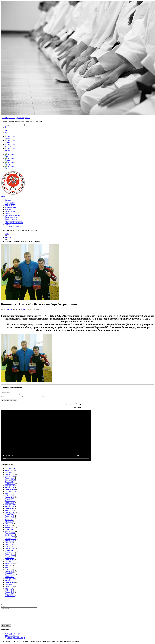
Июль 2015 (9, 522)
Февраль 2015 (10, 531)
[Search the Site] (6, 127)
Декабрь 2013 (10, 556)
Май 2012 (8, 590)
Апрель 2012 (9, 592)
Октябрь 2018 (10, 508)
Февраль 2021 (10, 476)
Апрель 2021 (9, 474)
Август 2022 (9, 470)
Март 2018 (9, 514)
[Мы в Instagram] (6, 133)
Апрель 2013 (9, 571)
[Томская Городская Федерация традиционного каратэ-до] (13, 194)
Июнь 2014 (9, 544)
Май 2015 (8, 525)
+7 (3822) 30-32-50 (8, 118)
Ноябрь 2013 (9, 558)
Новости (8, 237)
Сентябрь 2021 (10, 472)
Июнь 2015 (9, 523)
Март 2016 (9, 520)
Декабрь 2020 (10, 480)
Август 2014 (9, 541)
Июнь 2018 (9, 510)
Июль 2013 (9, 565)
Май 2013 (8, 569)
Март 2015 (9, 529)
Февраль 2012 (10, 596)
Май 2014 (8, 546)
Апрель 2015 (9, 527)
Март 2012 (9, 594)
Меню (3, 196)
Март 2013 (9, 573)
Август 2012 (9, 586)
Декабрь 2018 (10, 504)
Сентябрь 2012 (10, 584)
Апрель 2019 (9, 497)
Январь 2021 (9, 478)
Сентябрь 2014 (10, 539)
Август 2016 (9, 518)
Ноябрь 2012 (9, 580)
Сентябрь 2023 (10, 468)
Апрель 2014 (9, 548)
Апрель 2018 (9, 512)
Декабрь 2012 (10, 579)
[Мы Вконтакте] (6, 131)
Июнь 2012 (9, 588)
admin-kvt (9, 309)
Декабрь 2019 (10, 486)
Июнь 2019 (9, 493)
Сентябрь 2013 (10, 561)
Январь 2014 (9, 554)
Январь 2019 (9, 503)
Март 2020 (9, 482)
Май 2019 (8, 495)
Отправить (6, 625)
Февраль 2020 (10, 484)
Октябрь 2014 (10, 537)
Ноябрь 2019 (9, 487)
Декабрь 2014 (10, 533)
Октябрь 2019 (10, 489)
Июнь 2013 (9, 567)
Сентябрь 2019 (10, 491)
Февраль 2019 (10, 501)
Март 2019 (9, 499)
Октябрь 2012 (10, 582)
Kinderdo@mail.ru (24, 118)
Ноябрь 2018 (9, 506)
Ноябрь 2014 (9, 535)
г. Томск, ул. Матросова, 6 (16, 638)
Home (7, 234)
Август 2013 (9, 563)
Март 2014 (9, 550)
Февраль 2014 (10, 552)
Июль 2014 (9, 542)
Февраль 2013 (10, 575)
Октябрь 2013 (10, 560)
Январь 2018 (9, 516)
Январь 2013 (9, 577)
